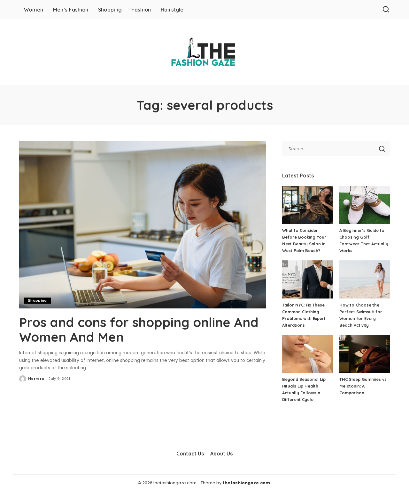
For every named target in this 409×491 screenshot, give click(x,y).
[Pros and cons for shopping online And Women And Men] (142, 224)
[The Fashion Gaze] (204, 52)
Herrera (36, 378)
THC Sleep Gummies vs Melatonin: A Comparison (363, 386)
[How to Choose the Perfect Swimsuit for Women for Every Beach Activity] (364, 279)
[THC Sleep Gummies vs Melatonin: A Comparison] (364, 354)
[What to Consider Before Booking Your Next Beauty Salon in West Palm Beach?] (307, 205)
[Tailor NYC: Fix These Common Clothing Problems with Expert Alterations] (307, 279)
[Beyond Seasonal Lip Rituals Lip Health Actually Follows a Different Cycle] (307, 354)
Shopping (37, 300)
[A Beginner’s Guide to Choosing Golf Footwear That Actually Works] (364, 205)
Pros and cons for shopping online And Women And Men (139, 329)
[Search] (386, 9)
